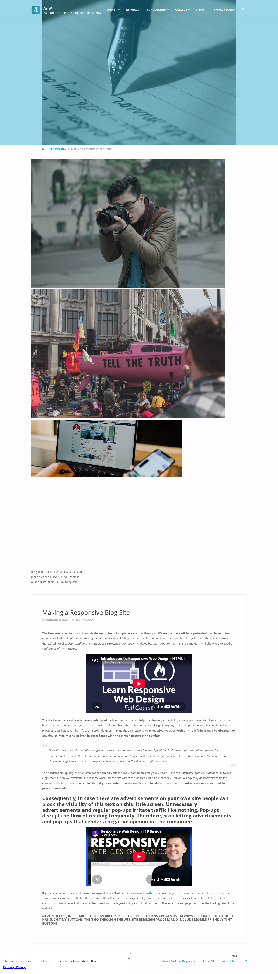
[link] (243, 9)
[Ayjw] (36, 10)
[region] (139, 372)
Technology (58, 149)
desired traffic (143, 893)
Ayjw (47, 8)
